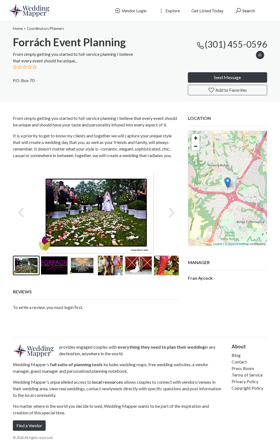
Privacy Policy (245, 381)
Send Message (227, 77)
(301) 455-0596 (236, 44)
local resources (107, 382)
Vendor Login (134, 10)
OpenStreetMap (238, 243)
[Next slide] (171, 212)
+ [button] (195, 138)
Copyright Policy (247, 388)
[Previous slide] (21, 212)
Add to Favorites (231, 90)
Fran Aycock (200, 278)
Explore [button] (172, 10)
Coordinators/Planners (45, 28)
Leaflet (217, 243)
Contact (239, 361)
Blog (236, 355)
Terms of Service (247, 374)
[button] (260, 54)
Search (248, 10)
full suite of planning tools (76, 364)
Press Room (243, 368)
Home (18, 28)
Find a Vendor (29, 425)
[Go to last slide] (21, 265)
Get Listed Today (207, 10)
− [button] (195, 146)
